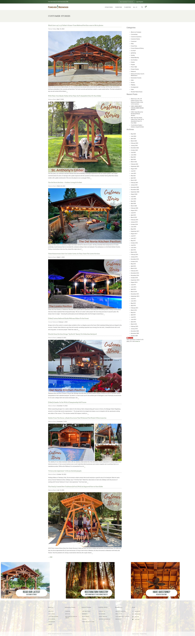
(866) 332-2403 (131, 341)
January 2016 (134, 257)
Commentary (134, 34)
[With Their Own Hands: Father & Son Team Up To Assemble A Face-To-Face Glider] (85, 137)
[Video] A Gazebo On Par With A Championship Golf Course (67, 402)
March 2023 (134, 141)
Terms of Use (135, 633)
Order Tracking (103, 616)
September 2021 (135, 166)
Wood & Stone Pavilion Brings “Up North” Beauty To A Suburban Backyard (72, 334)
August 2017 (134, 233)
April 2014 (133, 289)
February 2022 (134, 164)
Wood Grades (85, 616)
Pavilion (133, 62)
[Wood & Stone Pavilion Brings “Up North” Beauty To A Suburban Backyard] (85, 366)
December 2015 (135, 259)
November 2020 (135, 189)
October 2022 (134, 150)
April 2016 (133, 250)
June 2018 (133, 226)
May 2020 (133, 201)
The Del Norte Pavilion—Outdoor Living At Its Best (65, 182)
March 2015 (134, 268)
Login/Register (139, 1)
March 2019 (134, 217)
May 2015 (133, 263)
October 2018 (134, 224)
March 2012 (134, 310)
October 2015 (134, 261)
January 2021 (134, 185)
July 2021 (133, 171)
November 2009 (135, 333)
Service (133, 82)
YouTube (136, 619)
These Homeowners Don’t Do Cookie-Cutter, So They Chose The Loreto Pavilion (74, 254)
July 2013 (133, 298)
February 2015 (134, 270)
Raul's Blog (119, 613)
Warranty (84, 613)
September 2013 (135, 296)
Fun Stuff (133, 50)
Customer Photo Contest (122, 616)
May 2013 (133, 303)
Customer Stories (135, 39)
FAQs (132, 43)
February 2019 (134, 219)
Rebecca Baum (52, 99)
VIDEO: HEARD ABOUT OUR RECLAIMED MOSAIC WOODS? (137, 108)
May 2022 (133, 157)
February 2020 (134, 208)
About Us (51, 611)
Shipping (133, 84)
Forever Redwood (53, 322)
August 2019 (134, 210)
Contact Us (102, 611)
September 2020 (135, 192)
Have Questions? (126, 1)
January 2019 (134, 222)
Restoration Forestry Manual (71, 617)
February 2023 (134, 143)
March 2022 (134, 161)
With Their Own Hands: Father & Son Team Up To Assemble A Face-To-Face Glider (74, 96)
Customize (133, 41)
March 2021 (134, 180)
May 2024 (133, 134)
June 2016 (133, 247)
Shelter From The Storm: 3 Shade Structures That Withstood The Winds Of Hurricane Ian (77, 418)
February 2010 (134, 326)
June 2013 (133, 301)
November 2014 (135, 275)
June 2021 (133, 173)
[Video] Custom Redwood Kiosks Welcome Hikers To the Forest (68, 318)
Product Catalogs (121, 611)
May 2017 (133, 240)
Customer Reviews (53, 616)
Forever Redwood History (137, 48)
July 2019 (133, 212)
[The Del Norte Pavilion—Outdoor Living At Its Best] (85, 216)
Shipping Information (104, 619)
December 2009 (135, 331)
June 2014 (133, 287)
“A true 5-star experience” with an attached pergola (64, 471)
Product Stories (135, 69)
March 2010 (134, 324)
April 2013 (133, 305)
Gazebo (133, 55)
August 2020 (134, 194)
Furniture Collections (88, 621)
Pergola (133, 64)
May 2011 (133, 312)
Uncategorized (134, 87)
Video (132, 89)
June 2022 (133, 155)
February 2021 (134, 182)
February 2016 (134, 254)
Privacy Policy (143, 633)
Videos (50, 624)
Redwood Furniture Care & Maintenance (137, 74)
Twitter (136, 616)
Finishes (84, 619)
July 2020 (133, 196)
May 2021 (133, 175)
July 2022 (133, 152)
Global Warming (135, 57)
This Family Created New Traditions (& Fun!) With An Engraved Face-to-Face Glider (75, 486)
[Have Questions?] (155, 580)
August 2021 (134, 168)
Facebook (137, 611)
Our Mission (52, 621)
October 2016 (134, 243)
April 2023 (133, 138)
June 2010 (133, 319)
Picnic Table (134, 67)
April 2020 (133, 203)
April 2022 (133, 159)
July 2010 (133, 317)
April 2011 (133, 314)
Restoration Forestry (136, 78)
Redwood (133, 71)
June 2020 (133, 199)
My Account (102, 613)
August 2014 (134, 282)
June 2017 (133, 238)
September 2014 (135, 280)
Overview (67, 611)
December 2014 (135, 273)
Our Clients (52, 613)
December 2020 (135, 187)
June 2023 (133, 136)
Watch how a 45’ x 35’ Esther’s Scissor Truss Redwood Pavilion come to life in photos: (75, 25)
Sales (132, 80)
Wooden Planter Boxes (136, 91)
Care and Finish (86, 611)
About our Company (136, 32)
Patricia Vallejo (52, 29)
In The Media (52, 619)
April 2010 (133, 321)
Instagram (137, 614)
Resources (118, 619)
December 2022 (135, 148)
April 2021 (133, 178)
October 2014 (134, 277)
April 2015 (133, 266)
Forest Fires (134, 46)
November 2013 (135, 294)
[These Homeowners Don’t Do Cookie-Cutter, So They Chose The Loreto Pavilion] (85, 284)
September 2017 (135, 231)
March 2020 (134, 206)
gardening (133, 53)
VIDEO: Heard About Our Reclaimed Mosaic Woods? (137, 113)
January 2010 (134, 328)
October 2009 (134, 335)
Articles (67, 613)
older (50, 557)
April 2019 (133, 215)
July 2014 (133, 284)
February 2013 (134, 308)
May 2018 (133, 229)
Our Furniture (134, 60)
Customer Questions (136, 36)
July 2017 (133, 236)
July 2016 (133, 245)
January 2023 (134, 145)
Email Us (137, 341)
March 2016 (134, 252)
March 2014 (134, 291)
